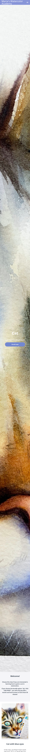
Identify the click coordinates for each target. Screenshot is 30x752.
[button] (27, 2)
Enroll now (15, 344)
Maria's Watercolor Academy (12, 2)
